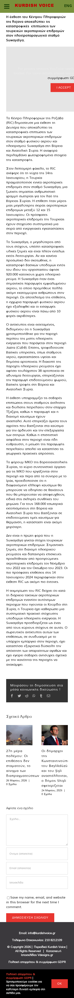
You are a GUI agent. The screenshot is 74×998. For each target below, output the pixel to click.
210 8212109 (53, 940)
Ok (59, 983)
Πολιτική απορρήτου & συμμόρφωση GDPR (37, 962)
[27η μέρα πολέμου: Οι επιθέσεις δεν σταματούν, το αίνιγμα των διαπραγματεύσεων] (19, 735)
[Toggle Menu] (7, 6)
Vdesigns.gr (45, 955)
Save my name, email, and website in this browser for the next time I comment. (35, 902)
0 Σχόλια (11, 784)
